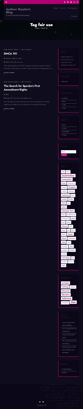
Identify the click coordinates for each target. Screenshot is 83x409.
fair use (16, 62)
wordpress (64, 261)
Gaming (65, 287)
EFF (12, 62)
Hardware (73, 287)
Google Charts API (71, 214)
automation (67, 179)
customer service (71, 183)
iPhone (64, 226)
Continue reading (9, 73)
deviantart (64, 187)
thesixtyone (65, 250)
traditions (72, 250)
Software (15, 58)
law (22, 62)
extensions (71, 191)
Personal (65, 290)
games (64, 207)
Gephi (63, 214)
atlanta (68, 171)
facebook (65, 195)
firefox (71, 199)
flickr (63, 203)
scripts (68, 242)
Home (37, 28)
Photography (72, 8)
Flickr (63, 101)
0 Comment (27, 49)
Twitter (64, 108)
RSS (63, 242)
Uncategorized (65, 302)
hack (63, 222)
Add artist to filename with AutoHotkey (69, 349)
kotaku (63, 230)
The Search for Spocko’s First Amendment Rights (22, 88)
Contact (63, 8)
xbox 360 (71, 261)
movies (63, 234)
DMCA (8, 62)
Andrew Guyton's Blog (18, 11)
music (70, 234)
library (73, 230)
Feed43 (64, 199)
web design (66, 258)
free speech (24, 98)
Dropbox (72, 187)
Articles (8, 58)
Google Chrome (65, 218)
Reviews (66, 294)
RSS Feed (65, 81)
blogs (7, 98)
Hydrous (64, 372)
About (56, 8)
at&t (63, 171)
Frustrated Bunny (66, 369)
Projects (74, 16)
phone (64, 238)
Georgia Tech (68, 210)
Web (20, 58)
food (68, 203)
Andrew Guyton (13, 49)
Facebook (65, 98)
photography (72, 238)
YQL (63, 265)
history (68, 222)
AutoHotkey (68, 175)
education (64, 191)
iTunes (70, 226)
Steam (71, 246)
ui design (64, 254)
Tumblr (64, 105)
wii (73, 258)
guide (73, 218)
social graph (64, 246)
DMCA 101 (44, 28)
